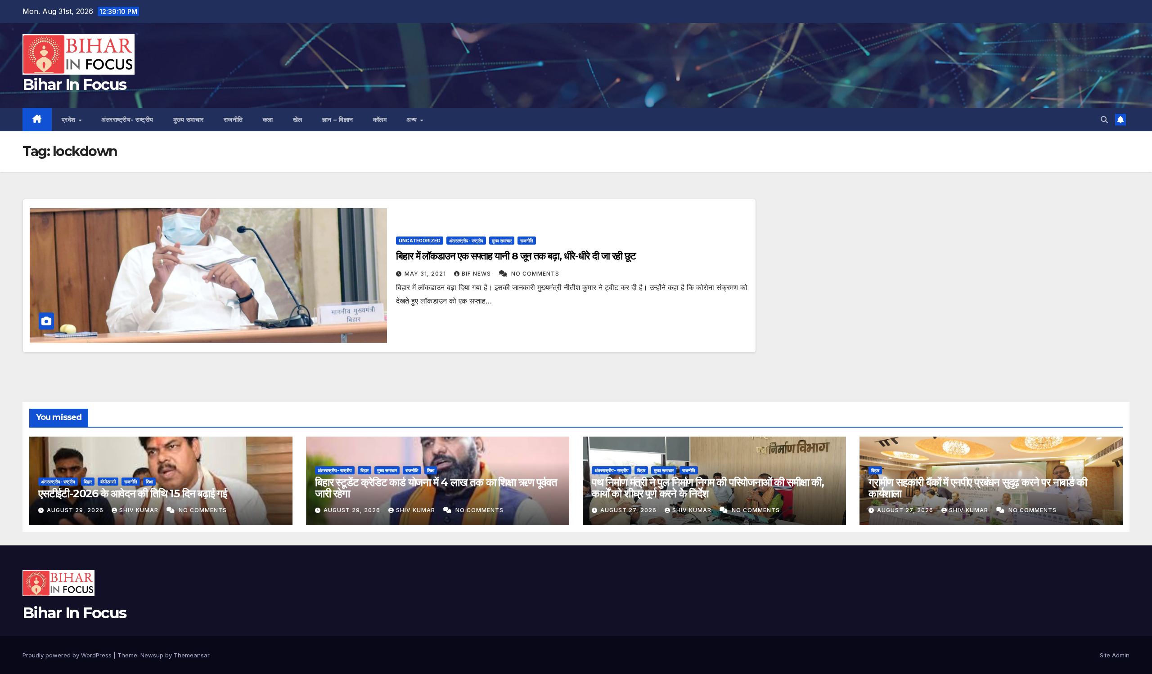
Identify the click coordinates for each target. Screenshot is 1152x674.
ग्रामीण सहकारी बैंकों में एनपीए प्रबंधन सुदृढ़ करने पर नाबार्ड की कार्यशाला (977, 488)
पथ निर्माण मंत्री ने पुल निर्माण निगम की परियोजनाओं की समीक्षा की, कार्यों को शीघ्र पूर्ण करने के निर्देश (708, 488)
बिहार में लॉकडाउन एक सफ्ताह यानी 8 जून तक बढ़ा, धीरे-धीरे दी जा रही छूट (516, 256)
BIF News (477, 273)
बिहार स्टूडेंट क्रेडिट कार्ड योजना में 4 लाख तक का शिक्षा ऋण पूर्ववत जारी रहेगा (436, 488)
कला (268, 120)
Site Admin (1115, 655)
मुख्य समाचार (188, 120)
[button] (1104, 119)
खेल (297, 120)
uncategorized (420, 240)
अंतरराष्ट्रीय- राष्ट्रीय (127, 120)
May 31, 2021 (426, 273)
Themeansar (191, 655)
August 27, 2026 (629, 510)
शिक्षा (149, 481)
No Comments (535, 273)
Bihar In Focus (74, 84)
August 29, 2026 (76, 510)
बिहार (88, 481)
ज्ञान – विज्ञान (337, 120)
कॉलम (380, 120)
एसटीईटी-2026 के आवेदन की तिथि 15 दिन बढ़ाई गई (132, 493)
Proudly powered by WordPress (67, 655)
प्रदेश (70, 120)
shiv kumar (139, 510)
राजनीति (233, 120)
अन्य (412, 120)
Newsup (151, 655)
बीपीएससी (108, 481)
